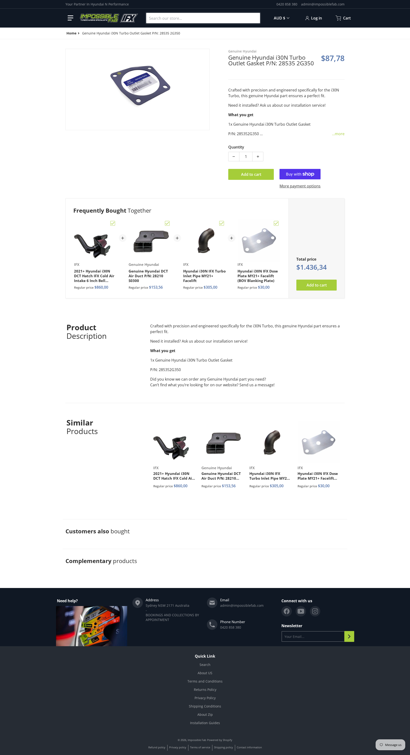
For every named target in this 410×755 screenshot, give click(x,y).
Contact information (249, 747)
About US (205, 673)
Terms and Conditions (205, 681)
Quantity (236, 147)
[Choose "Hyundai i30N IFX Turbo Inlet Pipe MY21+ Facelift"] (221, 223)
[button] (70, 18)
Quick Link (205, 656)
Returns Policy (205, 689)
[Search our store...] (254, 18)
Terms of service (200, 747)
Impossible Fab (197, 740)
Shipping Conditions (205, 706)
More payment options (300, 186)
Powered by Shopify (219, 740)
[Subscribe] (349, 636)
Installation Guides (205, 723)
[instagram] (315, 611)
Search (205, 664)
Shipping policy (223, 747)
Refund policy (156, 747)
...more (338, 133)
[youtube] (301, 611)
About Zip (205, 714)
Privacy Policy (205, 698)
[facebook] (286, 611)
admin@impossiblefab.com (323, 4)
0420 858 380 (286, 4)
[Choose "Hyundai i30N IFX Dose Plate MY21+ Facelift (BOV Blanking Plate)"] (276, 223)
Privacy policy (177, 747)
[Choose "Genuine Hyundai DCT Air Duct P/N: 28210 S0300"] (167, 223)
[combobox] (203, 18)
